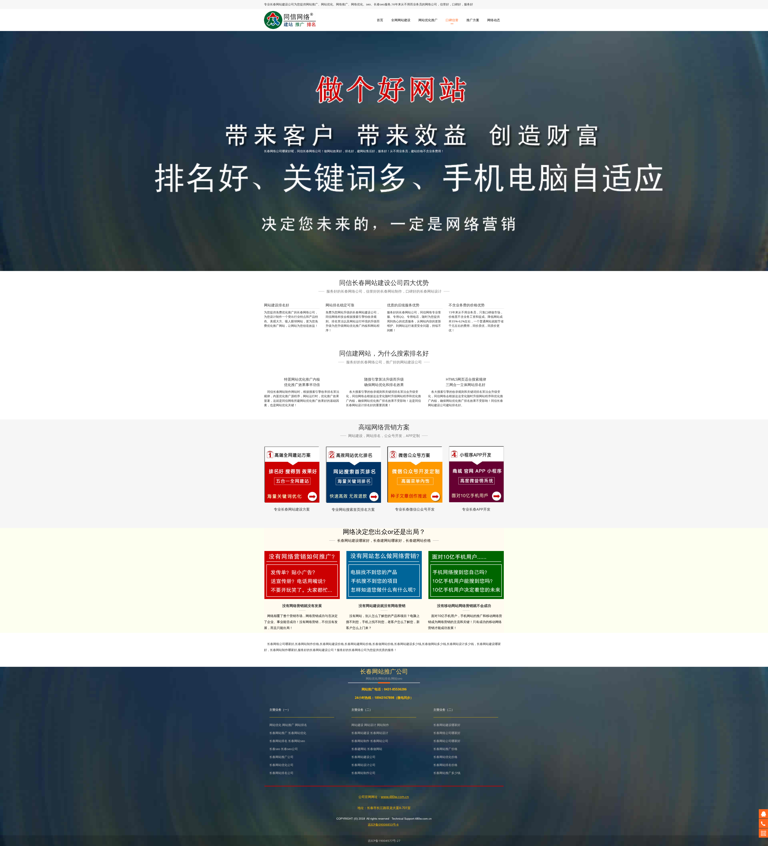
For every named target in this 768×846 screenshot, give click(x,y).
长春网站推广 (278, 733)
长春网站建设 (279, 4)
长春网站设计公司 (363, 765)
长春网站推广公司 (281, 757)
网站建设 (357, 725)
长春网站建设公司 (363, 757)
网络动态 (493, 20)
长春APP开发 (479, 509)
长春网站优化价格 (445, 757)
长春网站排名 (278, 741)
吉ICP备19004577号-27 (384, 841)
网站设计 (370, 725)
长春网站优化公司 (281, 765)
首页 (380, 20)
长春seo (274, 749)
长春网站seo (296, 741)
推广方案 (472, 20)
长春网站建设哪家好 (446, 725)
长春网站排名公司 (281, 773)
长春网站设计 (379, 733)
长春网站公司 (379, 741)
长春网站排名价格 (445, 765)
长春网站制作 (360, 741)
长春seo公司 (289, 749)
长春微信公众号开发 (418, 509)
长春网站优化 (297, 733)
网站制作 (383, 725)
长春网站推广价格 (445, 749)
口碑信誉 (452, 20)
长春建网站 (358, 749)
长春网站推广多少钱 (446, 773)
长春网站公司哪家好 (446, 741)
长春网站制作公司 (363, 773)
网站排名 (301, 725)
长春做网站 (374, 749)
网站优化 (275, 725)
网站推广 (288, 725)
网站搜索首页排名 (353, 509)
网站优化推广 (428, 20)
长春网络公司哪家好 (446, 733)
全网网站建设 (400, 20)
